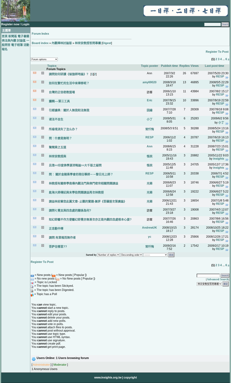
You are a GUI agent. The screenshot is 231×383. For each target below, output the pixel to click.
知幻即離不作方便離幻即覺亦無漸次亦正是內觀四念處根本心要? (90, 219)
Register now (10, 24)
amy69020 (149, 82)
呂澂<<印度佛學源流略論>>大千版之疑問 (75, 165)
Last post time (214, 65)
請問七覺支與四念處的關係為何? (69, 210)
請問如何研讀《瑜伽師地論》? (68, 74)
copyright (130, 377)
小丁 (149, 119)
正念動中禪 (55, 228)
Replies (184, 65)
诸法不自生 (55, 119)
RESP (220, 76)
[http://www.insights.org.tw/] (185, 15)
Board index (40, 43)
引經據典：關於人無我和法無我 (68, 110)
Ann (149, 146)
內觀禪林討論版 (62, 43)
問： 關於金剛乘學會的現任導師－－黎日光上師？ (80, 174)
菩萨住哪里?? (57, 246)
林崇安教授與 (57, 156)
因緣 (149, 110)
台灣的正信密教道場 (61, 92)
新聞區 (12, 36)
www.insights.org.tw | (108, 377)
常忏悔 (149, 129)
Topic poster (149, 65)
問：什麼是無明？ (60, 138)
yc (149, 236)
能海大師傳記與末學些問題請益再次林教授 (76, 192)
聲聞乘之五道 (57, 147)
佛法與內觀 (9, 40)
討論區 (21, 40)
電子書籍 (23, 36)
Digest (106, 43)
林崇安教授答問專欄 (88, 43)
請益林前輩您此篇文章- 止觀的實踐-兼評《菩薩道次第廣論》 (87, 201)
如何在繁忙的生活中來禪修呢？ (68, 83)
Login (25, 24)
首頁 (5, 36)
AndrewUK (149, 227)
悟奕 (149, 156)
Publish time (169, 65)
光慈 (149, 183)
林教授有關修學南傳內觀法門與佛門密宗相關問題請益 (83, 183)
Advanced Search (217, 279)
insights (218, 158)
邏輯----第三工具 (59, 101)
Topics (51, 65)
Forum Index (40, 33)
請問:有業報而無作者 (62, 237)
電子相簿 (17, 44)
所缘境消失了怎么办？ (63, 129)
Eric (149, 100)
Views (195, 65)
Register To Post (217, 51)
